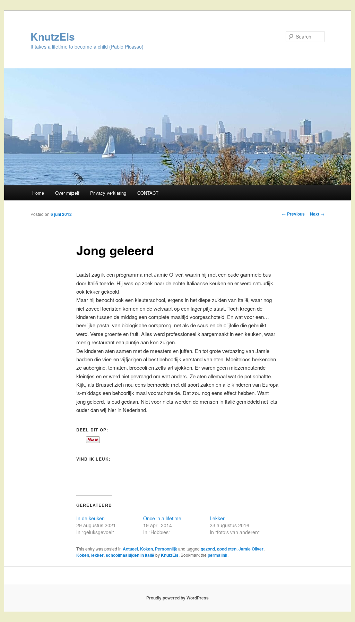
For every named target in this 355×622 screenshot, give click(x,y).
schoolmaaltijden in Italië (130, 555)
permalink (217, 555)
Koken (146, 549)
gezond (208, 549)
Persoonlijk (166, 549)
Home (38, 193)
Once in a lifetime (162, 518)
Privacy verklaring (108, 193)
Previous (293, 214)
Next (317, 214)
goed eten (226, 549)
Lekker (217, 518)
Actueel (130, 549)
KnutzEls (53, 36)
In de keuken (90, 518)
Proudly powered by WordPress (177, 598)
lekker (97, 555)
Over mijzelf (67, 193)
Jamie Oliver (251, 549)
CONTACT (147, 193)
